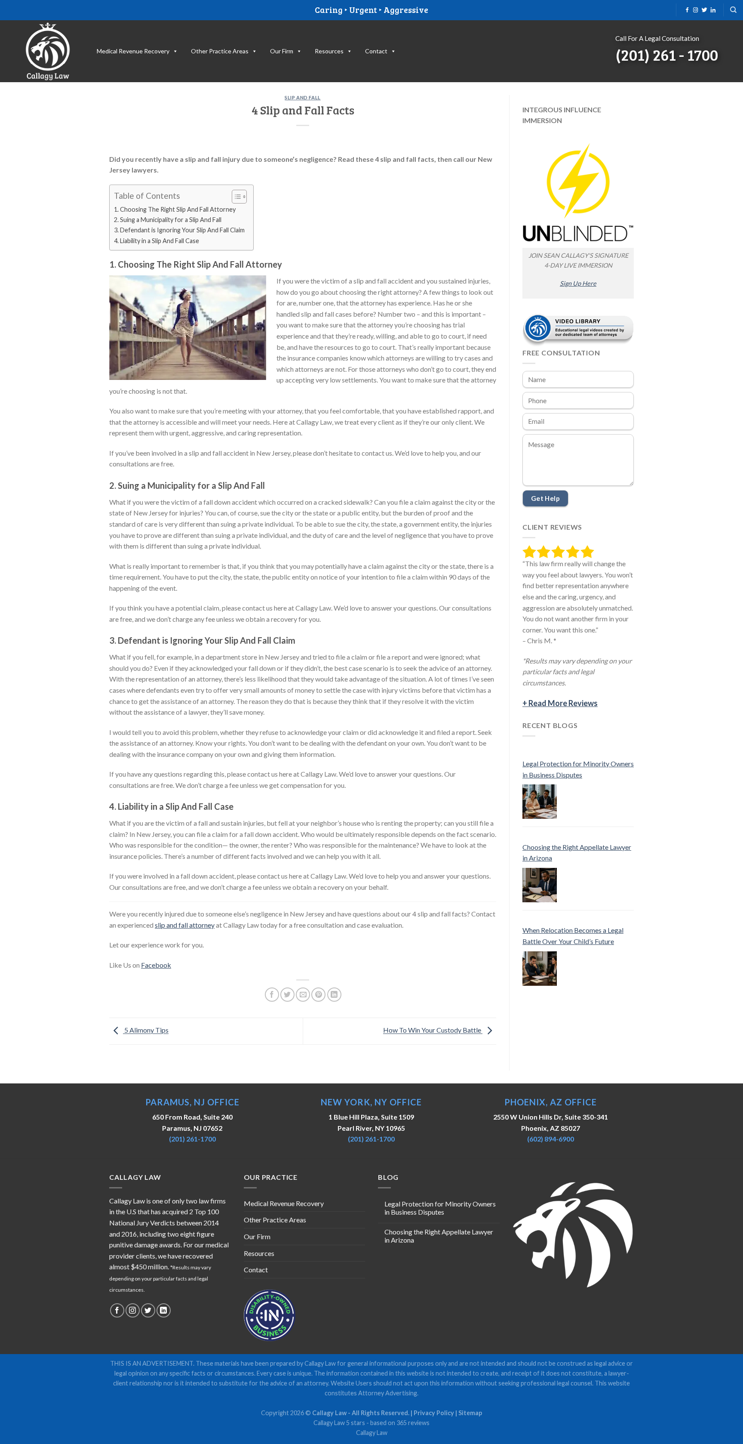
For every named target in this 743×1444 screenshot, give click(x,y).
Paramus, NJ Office (192, 1102)
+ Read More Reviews (560, 703)
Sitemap (470, 1412)
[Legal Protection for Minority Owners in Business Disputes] (539, 801)
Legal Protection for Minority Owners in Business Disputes (578, 769)
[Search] (733, 10)
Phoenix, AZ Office (550, 1102)
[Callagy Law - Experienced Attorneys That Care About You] (52, 51)
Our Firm (281, 51)
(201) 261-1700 (192, 1139)
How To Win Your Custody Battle (432, 1030)
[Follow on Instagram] (133, 1310)
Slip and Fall (302, 97)
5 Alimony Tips (146, 1030)
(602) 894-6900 (550, 1139)
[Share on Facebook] (272, 994)
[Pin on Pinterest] (318, 994)
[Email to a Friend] (303, 994)
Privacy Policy (434, 1412)
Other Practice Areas (220, 51)
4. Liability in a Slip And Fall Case (156, 240)
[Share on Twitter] (287, 994)
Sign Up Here (578, 283)
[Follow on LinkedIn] (164, 1310)
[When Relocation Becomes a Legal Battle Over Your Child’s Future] (539, 968)
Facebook (156, 965)
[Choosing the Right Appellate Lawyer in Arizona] (539, 885)
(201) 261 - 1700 (666, 54)
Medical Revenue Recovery (133, 51)
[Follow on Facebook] (117, 1310)
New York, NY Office (371, 1102)
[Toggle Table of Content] (235, 196)
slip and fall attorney (185, 925)
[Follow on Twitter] (148, 1310)
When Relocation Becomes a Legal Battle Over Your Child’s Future (572, 935)
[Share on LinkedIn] (334, 994)
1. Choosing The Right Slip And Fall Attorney (175, 209)
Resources (329, 51)
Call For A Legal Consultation (657, 38)
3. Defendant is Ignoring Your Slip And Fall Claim (179, 230)
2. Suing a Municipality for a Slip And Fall (167, 219)
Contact (376, 51)
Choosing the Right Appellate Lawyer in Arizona (576, 852)
